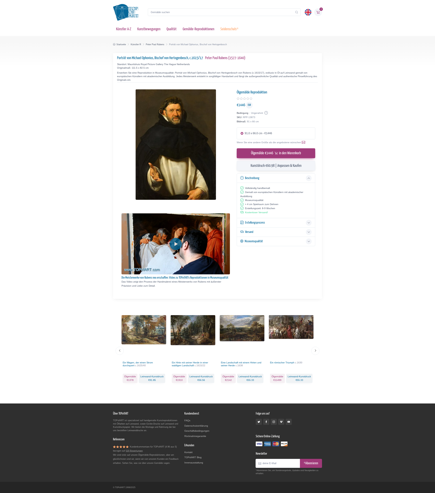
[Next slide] (315, 351)
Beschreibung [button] (252, 178)
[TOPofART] (125, 12)
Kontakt (188, 452)
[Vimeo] (281, 422)
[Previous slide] (120, 351)
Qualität (172, 29)
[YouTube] (289, 422)
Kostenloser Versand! (256, 212)
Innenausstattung (193, 462)
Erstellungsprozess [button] (255, 222)
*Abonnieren (311, 463)
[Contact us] (304, 142)
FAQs (187, 420)
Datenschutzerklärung (196, 425)
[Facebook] (266, 422)
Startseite (121, 44)
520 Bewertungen (134, 451)
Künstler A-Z (123, 29)
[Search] (296, 12)
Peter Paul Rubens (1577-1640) (225, 58)
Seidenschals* (229, 29)
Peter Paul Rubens (155, 44)
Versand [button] (249, 232)
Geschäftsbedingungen (196, 430)
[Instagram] (274, 422)
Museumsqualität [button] (254, 241)
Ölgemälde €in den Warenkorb (276, 153)
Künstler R (136, 44)
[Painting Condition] (266, 113)
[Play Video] (176, 244)
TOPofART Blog (193, 457)
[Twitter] (259, 422)
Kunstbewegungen (148, 29)
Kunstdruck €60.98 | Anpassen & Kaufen (276, 166)
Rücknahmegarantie (195, 436)
